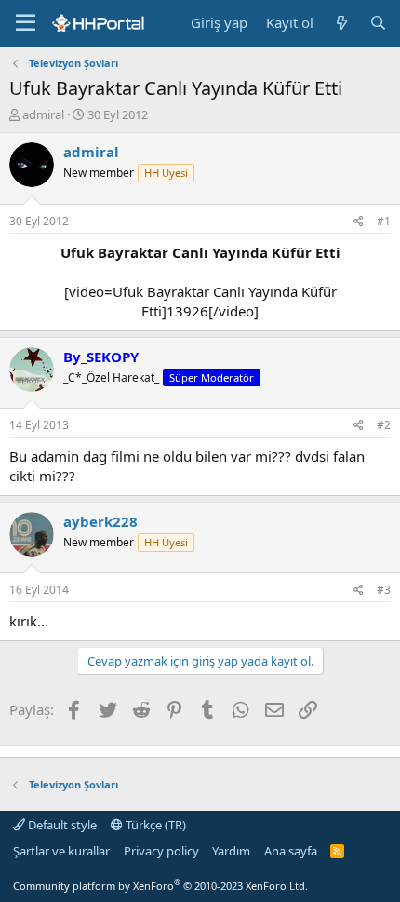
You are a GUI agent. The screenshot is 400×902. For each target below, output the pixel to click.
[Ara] (378, 23)
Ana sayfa (290, 850)
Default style (61, 824)
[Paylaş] (358, 222)
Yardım (231, 850)
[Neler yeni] (341, 23)
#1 (384, 221)
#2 (384, 425)
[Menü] (25, 23)
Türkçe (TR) (154, 824)
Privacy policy (161, 850)
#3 (384, 590)
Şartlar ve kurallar (61, 850)
